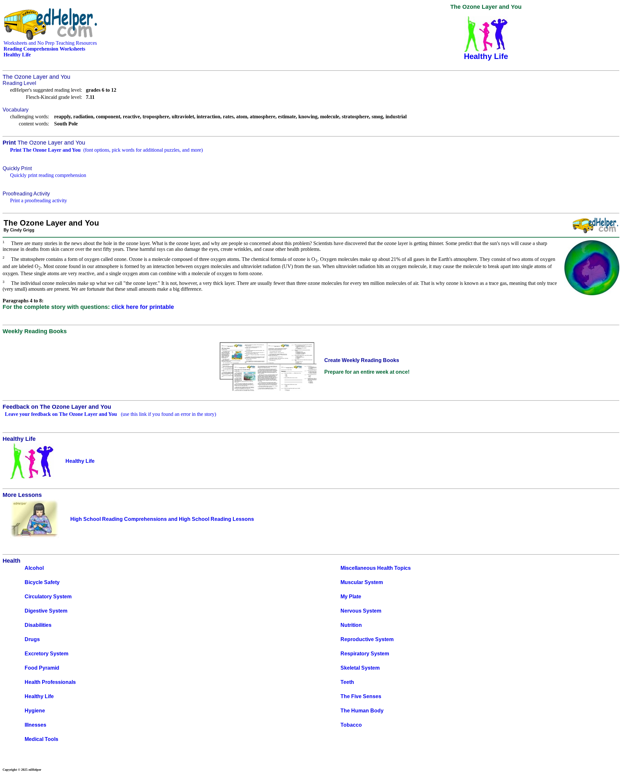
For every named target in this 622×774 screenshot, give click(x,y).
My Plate (350, 596)
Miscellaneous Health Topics (375, 568)
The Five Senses (360, 696)
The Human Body (362, 710)
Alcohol (34, 568)
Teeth (347, 682)
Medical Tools (41, 739)
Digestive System (46, 611)
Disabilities (38, 625)
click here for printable (142, 307)
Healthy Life (39, 696)
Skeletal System (360, 668)
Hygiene (35, 710)
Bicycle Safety (42, 582)
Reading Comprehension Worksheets (44, 49)
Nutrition (351, 625)
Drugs (32, 639)
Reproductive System (367, 639)
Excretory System (46, 653)
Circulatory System (48, 596)
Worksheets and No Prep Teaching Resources (50, 43)
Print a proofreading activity (38, 200)
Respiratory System (364, 653)
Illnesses (35, 725)
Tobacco (351, 725)
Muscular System (361, 582)
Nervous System (360, 611)
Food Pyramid (42, 668)
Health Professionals (50, 682)
